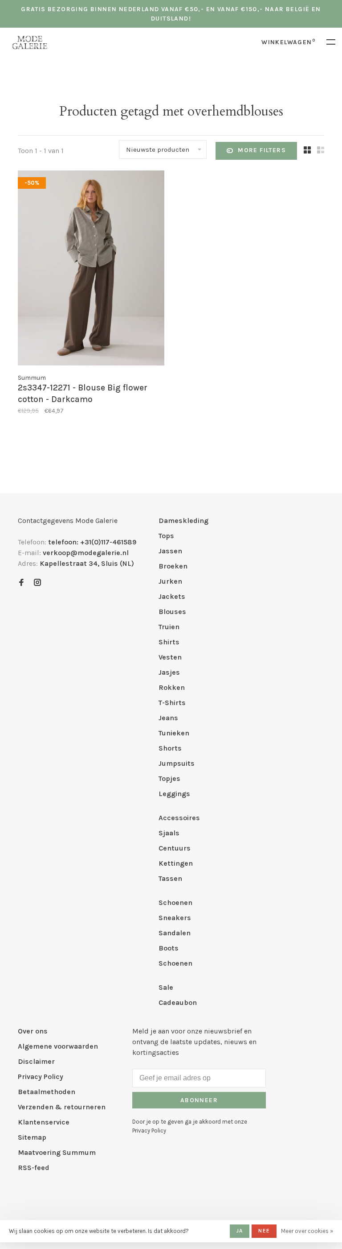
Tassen (170, 878)
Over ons (33, 1031)
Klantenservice (43, 1122)
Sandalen (175, 933)
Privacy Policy (40, 1076)
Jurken (170, 581)
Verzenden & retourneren (62, 1107)
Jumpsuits (177, 763)
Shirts (169, 642)
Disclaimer (36, 1061)
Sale (166, 987)
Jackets (172, 596)
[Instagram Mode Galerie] (37, 583)
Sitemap (32, 1137)
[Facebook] (21, 583)
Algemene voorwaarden (58, 1046)
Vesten (170, 657)
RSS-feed (33, 1167)
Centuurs (175, 848)
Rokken (172, 687)
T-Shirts (172, 702)
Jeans (168, 718)
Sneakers (175, 917)
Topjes (169, 778)
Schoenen (175, 902)
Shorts (170, 748)
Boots (169, 948)
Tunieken (174, 733)
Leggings (174, 793)
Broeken (173, 566)
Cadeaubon (178, 1002)
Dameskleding (183, 520)
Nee (264, 1231)
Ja (239, 1231)
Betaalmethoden (46, 1091)
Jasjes (169, 672)
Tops (166, 535)
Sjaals (169, 833)
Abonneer (199, 1100)
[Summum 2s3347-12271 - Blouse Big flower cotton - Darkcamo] (91, 269)
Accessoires (179, 817)
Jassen (170, 551)
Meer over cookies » (307, 1231)
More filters (262, 150)
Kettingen (176, 863)
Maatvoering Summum (57, 1152)
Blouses (172, 611)
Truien (169, 626)
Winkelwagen (288, 42)
